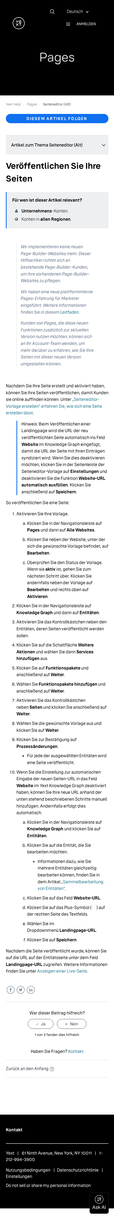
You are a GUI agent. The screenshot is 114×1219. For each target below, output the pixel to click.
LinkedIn (30, 990)
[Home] (19, 27)
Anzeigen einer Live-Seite (62, 971)
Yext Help (13, 104)
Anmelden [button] (86, 23)
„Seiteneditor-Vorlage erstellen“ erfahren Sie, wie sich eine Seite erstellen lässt (54, 406)
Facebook (10, 990)
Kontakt (76, 1051)
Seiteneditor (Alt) (57, 104)
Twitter (20, 990)
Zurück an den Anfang (27, 1068)
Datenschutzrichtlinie (78, 1170)
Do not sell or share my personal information (48, 1185)
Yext (10, 1153)
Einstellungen (19, 1176)
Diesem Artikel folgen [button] (57, 118)
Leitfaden (69, 312)
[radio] (41, 1024)
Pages (32, 104)
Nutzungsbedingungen (28, 1170)
